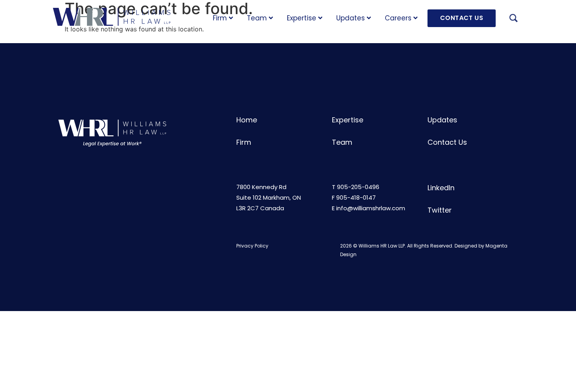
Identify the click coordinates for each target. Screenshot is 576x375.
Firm (220, 18)
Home (246, 120)
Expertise (301, 18)
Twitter (439, 210)
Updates (350, 18)
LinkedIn (441, 188)
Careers (398, 18)
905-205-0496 (358, 187)
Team (257, 18)
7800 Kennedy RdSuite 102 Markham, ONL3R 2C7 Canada (268, 197)
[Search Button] (513, 19)
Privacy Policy (252, 245)
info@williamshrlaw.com (370, 208)
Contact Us (447, 142)
